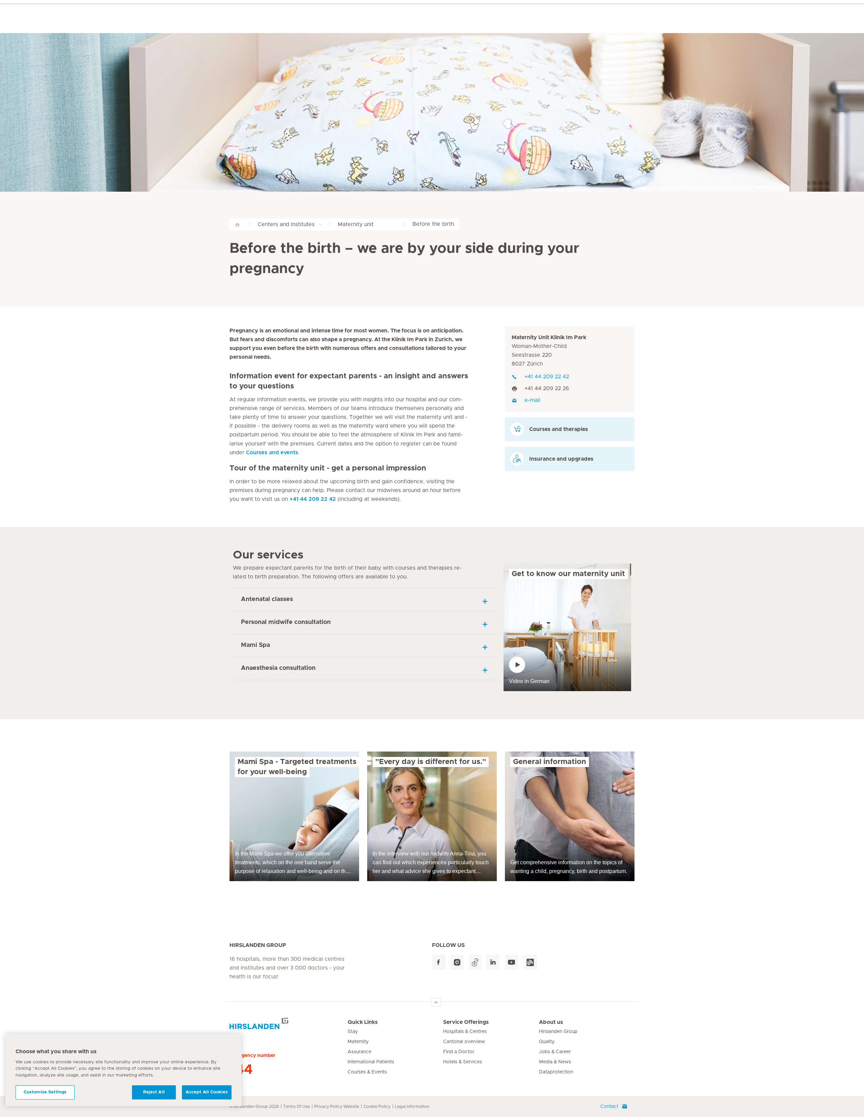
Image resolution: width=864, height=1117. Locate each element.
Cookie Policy (376, 1107)
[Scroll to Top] (436, 1002)
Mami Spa (255, 645)
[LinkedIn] (493, 962)
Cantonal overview (464, 1041)
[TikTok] (475, 962)
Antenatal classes (267, 599)
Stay (353, 1031)
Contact (609, 1106)
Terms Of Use (296, 1107)
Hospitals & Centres (465, 1031)
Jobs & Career (555, 1052)
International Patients (371, 1062)
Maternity (358, 1041)
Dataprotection (556, 1072)
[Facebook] (438, 962)
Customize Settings (45, 1092)
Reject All (154, 1092)
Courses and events (272, 452)
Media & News (555, 1062)
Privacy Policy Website (336, 1107)
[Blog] (530, 962)
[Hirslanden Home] (289, 1026)
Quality (547, 1041)
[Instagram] (457, 962)
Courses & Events (367, 1072)
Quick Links (363, 1022)
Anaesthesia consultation (278, 668)
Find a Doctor (458, 1052)
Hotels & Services (462, 1062)
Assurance (359, 1052)
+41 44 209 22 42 (313, 499)
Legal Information (412, 1107)
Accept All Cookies (207, 1092)
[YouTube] (511, 962)
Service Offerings (466, 1022)
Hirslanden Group (558, 1031)
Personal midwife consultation (286, 622)
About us (551, 1022)
